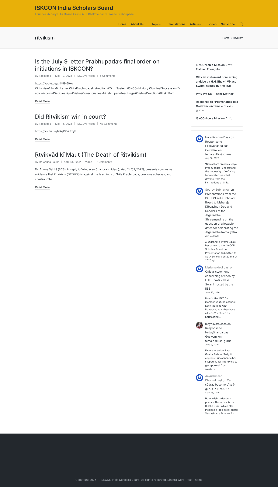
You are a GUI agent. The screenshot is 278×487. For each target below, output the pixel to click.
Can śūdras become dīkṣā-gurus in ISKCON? (220, 385)
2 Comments (104, 161)
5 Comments (107, 75)
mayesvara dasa (216, 324)
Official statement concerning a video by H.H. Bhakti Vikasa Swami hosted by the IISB (216, 81)
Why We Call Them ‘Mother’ (215, 94)
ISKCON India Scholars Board (74, 8)
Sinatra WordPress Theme (185, 480)
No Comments (108, 123)
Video (91, 75)
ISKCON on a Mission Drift (214, 118)
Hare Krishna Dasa (217, 137)
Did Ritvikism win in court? (70, 116)
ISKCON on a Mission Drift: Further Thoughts (214, 67)
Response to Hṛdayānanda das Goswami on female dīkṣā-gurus (217, 106)
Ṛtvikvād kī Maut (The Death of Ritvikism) (91, 154)
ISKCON (82, 75)
